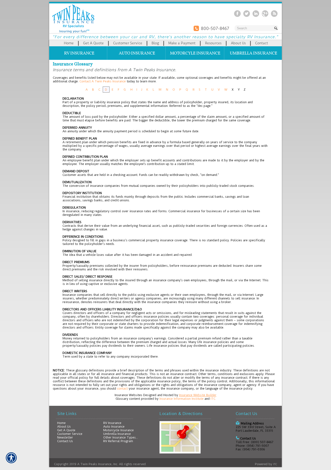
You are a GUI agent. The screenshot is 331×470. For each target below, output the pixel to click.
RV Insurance (112, 423)
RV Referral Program (118, 441)
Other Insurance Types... (120, 437)
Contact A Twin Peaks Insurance (102, 81)
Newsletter (65, 437)
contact (122, 388)
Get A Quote (66, 430)
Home (61, 423)
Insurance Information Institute (181, 398)
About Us (64, 426)
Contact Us (65, 441)
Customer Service (69, 434)
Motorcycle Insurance (118, 430)
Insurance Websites (128, 395)
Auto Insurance (114, 426)
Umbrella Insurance (117, 434)
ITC (213, 398)
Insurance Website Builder (197, 395)
